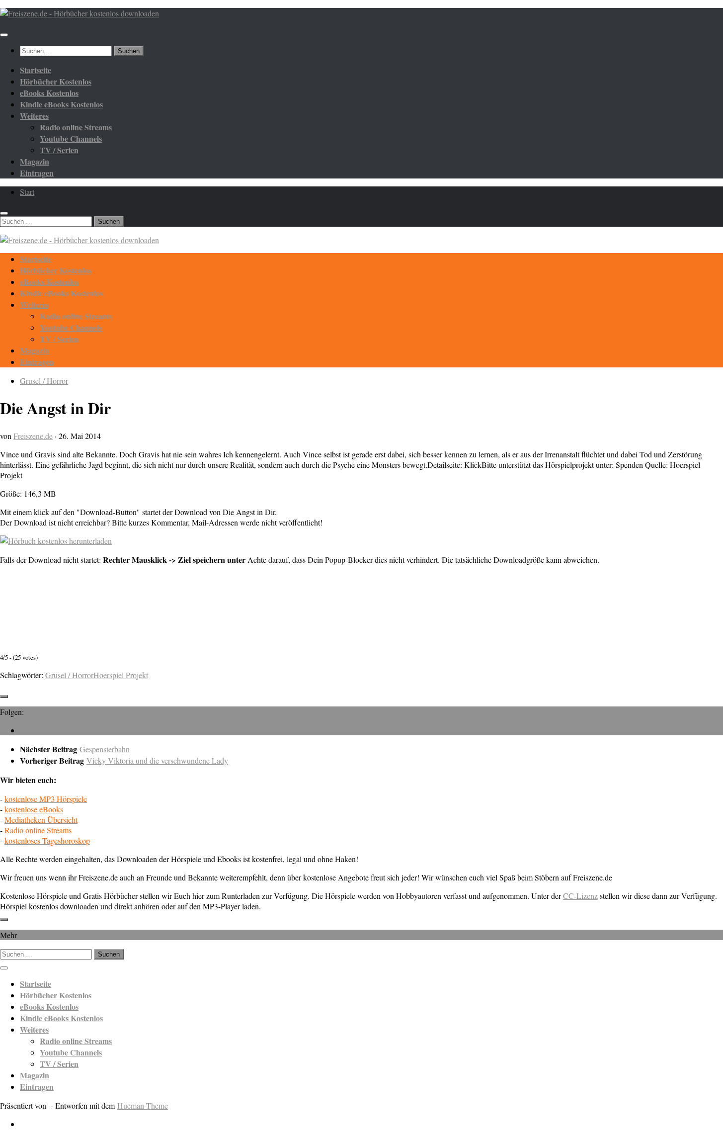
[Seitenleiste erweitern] (4, 696)
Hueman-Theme (142, 1105)
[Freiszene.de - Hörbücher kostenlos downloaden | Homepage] (79, 13)
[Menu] (4, 34)
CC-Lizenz (580, 895)
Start (27, 191)
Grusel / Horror (44, 380)
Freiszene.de (33, 436)
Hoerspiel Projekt (120, 675)
